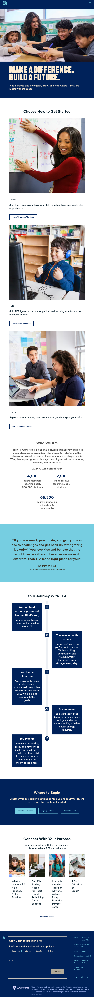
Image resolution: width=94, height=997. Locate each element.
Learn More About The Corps (23, 217)
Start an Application (25, 811)
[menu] (90, 3)
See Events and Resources (22, 426)
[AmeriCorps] (22, 990)
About (76, 938)
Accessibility (87, 956)
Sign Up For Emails (48, 811)
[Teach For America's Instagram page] (82, 977)
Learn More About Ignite (21, 323)
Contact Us (78, 956)
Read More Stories (47, 916)
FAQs (76, 951)
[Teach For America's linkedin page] (88, 977)
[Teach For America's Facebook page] (76, 977)
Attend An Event (70, 811)
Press (84, 951)
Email (11, 960)
